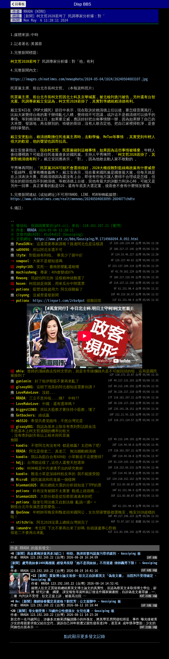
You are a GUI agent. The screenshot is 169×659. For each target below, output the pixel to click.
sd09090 (22, 249)
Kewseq (21, 278)
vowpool (22, 261)
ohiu (19, 371)
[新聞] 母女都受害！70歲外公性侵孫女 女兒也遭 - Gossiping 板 (65, 610)
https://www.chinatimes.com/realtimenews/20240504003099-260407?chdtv (73, 199)
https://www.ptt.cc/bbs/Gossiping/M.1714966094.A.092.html (86, 239)
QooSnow (22, 512)
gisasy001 (24, 387)
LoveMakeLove (27, 392)
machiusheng (26, 272)
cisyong (22, 295)
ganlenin (23, 381)
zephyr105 (24, 266)
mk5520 (21, 420)
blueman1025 (26, 485)
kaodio (21, 445)
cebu (19, 468)
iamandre (23, 528)
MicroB (21, 479)
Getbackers (25, 415)
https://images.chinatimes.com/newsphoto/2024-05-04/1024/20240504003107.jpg (79, 79)
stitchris (24, 522)
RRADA (28, 11)
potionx (22, 289)
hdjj (19, 462)
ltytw (20, 255)
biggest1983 (26, 409)
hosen (20, 283)
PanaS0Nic (24, 244)
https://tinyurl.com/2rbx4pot (59, 300)
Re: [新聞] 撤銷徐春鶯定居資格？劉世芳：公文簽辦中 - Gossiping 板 (68, 601)
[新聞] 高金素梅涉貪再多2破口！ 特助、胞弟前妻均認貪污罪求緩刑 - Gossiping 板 (78, 553)
